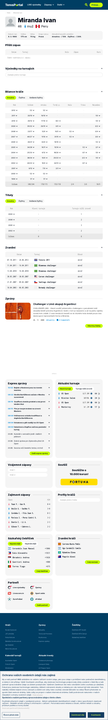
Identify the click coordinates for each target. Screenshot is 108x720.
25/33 (29, 152)
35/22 (29, 126)
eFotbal (38, 599)
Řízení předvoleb (11, 715)
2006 (13, 142)
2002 (13, 163)
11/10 (43, 137)
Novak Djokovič (10, 630)
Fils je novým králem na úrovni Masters (27, 410)
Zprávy (38, 587)
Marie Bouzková (11, 649)
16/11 (43, 147)
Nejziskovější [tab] (15, 544)
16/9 (43, 163)
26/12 (30, 121)
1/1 (31, 179)
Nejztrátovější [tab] (30, 544)
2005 (13, 147)
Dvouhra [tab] (10, 98)
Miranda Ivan (17, 13)
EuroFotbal (17, 599)
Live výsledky (19, 587)
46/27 (29, 137)
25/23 (56, 158)
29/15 (43, 126)
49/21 (30, 142)
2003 (13, 158)
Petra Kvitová (10, 637)
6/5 (57, 126)
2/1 (97, 147)
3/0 (96, 137)
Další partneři (42, 605)
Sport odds (40, 593)
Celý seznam (92, 562)
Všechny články (93, 326)
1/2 (31, 110)
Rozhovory (42, 637)
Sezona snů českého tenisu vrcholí (28, 448)
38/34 (29, 158)
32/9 (43, 142)
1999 (13, 179)
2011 (13, 115)
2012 (13, 110)
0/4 (96, 131)
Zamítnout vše (77, 715)
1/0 (97, 115)
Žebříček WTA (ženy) (79, 634)
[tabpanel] (54, 144)
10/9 (43, 158)
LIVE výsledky (34, 5)
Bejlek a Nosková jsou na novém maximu (28, 389)
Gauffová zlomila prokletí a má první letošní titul (29, 403)
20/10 (30, 115)
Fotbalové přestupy (46, 660)
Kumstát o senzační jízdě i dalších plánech (28, 435)
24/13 (56, 163)
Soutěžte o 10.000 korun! (79, 472)
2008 (13, 131)
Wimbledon (9, 668)
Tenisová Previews (45, 634)
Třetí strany (37, 695)
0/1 (83, 152)
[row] (54, 110)
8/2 (57, 121)
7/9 (44, 168)
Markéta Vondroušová (13, 641)
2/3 (57, 168)
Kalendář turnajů (13, 655)
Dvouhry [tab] (10, 201)
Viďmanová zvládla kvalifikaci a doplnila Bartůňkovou (28, 417)
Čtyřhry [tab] (22, 201)
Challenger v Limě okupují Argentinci (54, 304)
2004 (13, 152)
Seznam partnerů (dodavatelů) (15, 708)
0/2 (96, 126)
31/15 (56, 137)
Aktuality (50, 320)
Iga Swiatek (9, 645)
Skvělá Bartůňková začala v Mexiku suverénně (29, 396)
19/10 (43, 115)
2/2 (83, 158)
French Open (10, 664)
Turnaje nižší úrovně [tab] (84, 389)
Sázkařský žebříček (79, 637)
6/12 (43, 152)
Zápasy (48, 5)
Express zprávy (44, 641)
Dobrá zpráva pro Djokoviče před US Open (29, 442)
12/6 (43, 131)
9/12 (30, 168)
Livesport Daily (44, 664)
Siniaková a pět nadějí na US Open (29, 423)
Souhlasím (96, 715)
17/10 (43, 121)
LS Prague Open (44, 668)
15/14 (56, 147)
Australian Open (11, 660)
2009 (13, 126)
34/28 (29, 147)
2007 (13, 137)
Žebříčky (76, 625)
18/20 (56, 152)
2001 (13, 168)
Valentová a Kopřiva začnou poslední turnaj (30, 428)
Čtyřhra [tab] (22, 98)
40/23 (29, 163)
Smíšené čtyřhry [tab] (36, 98)
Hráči (8, 13)
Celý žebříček (42, 571)
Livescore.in (18, 593)
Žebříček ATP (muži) (79, 630)
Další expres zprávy (40, 453)
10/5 (56, 131)
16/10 (56, 142)
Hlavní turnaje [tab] (65, 389)
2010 (13, 121)
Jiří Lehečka (9, 634)
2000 (13, 174)
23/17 (30, 131)
